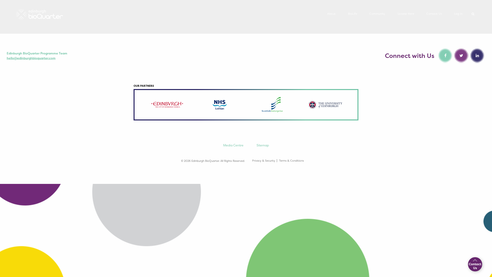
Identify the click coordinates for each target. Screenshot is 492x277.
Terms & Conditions (291, 160)
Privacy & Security (263, 160)
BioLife (352, 13)
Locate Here (406, 13)
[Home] (39, 13)
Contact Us (434, 13)
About (331, 13)
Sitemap (263, 145)
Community (377, 13)
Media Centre (233, 145)
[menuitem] (331, 13)
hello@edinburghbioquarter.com (31, 58)
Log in (458, 13)
